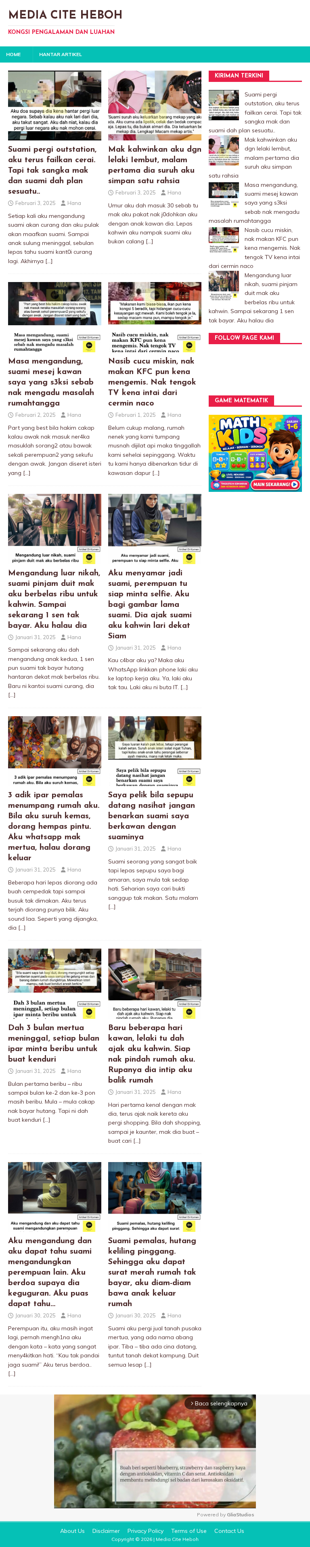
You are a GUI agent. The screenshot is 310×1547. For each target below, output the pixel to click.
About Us (72, 1530)
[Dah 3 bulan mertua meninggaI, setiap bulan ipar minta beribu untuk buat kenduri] (54, 1014)
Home (13, 54)
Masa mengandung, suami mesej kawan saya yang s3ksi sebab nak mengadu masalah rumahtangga (51, 382)
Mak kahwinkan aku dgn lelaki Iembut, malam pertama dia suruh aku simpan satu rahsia (254, 158)
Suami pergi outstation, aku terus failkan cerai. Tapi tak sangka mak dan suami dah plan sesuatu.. (52, 171)
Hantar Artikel (60, 54)
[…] (49, 261)
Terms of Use (189, 1530)
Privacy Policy (145, 1530)
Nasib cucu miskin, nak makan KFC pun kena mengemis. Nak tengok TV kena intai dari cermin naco (152, 382)
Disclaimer (106, 1530)
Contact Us (229, 1530)
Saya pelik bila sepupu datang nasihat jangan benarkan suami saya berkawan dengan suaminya (151, 816)
